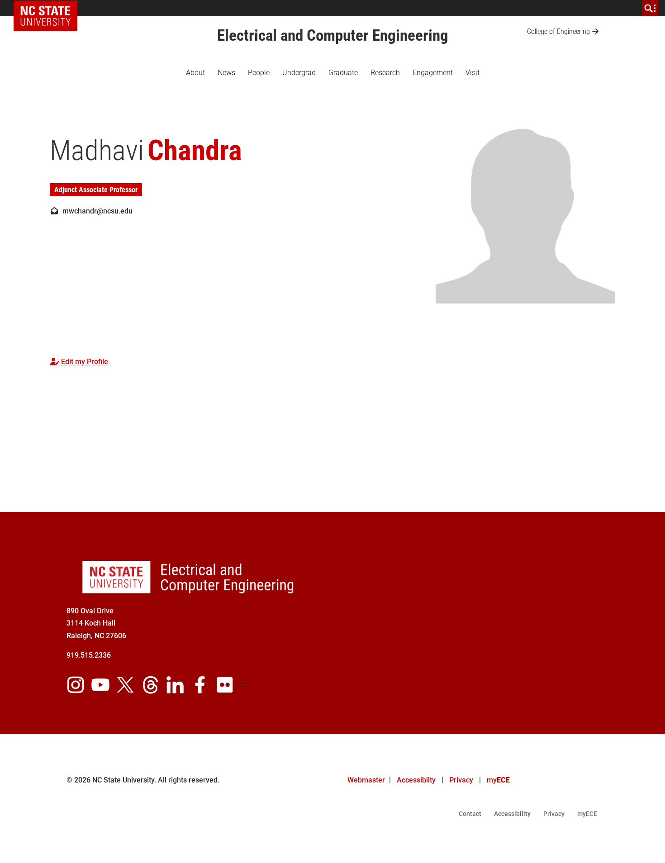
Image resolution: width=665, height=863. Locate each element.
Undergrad (299, 72)
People (259, 72)
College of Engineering (558, 31)
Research (385, 72)
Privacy (461, 780)
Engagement (433, 72)
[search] (650, 8)
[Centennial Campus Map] (472, 682)
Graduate (343, 72)
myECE (587, 813)
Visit (473, 72)
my (498, 780)
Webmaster (366, 780)
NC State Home (48, 8)
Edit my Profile (83, 361)
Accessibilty (416, 780)
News (226, 72)
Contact (470, 813)
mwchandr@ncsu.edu (96, 211)
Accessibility (512, 813)
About (195, 72)
